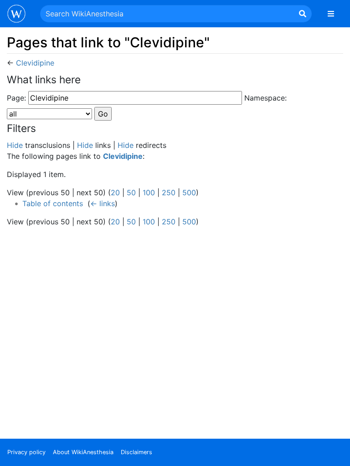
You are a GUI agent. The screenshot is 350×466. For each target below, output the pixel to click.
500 (189, 192)
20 (115, 192)
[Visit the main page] (16, 14)
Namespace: (265, 97)
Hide (15, 145)
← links (102, 203)
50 (131, 192)
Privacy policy (26, 452)
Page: (16, 97)
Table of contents (52, 203)
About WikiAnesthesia (83, 452)
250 (168, 192)
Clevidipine (35, 62)
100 (149, 192)
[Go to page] (302, 13)
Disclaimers (136, 452)
